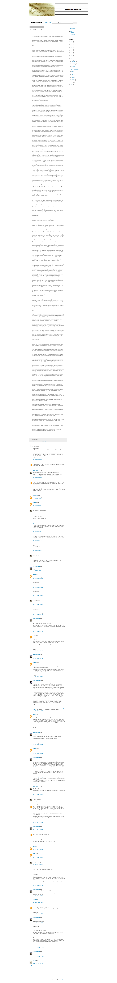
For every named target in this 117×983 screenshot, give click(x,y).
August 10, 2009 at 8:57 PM (38, 744)
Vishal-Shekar (73, 34)
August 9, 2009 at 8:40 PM (37, 550)
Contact (49, 22)
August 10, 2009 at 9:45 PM (38, 801)
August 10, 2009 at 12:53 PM (38, 676)
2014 (72, 52)
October (73, 64)
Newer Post (32, 968)
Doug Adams (72, 31)
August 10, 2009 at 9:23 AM (38, 658)
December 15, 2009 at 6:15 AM (38, 947)
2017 (72, 47)
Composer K (72, 30)
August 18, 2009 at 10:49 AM (38, 895)
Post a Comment (34, 965)
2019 (72, 44)
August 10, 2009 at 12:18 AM (38, 595)
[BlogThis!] (34, 439)
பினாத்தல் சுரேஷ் (35, 495)
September (74, 66)
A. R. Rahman (72, 32)
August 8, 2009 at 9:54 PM (37, 520)
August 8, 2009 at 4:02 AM (37, 467)
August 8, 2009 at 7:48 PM (37, 498)
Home (31, 17)
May (72, 74)
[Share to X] (35, 439)
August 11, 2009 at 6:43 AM (38, 849)
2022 (72, 41)
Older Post (64, 968)
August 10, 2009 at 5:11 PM (38, 728)
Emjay (34, 462)
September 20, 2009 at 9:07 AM (38, 902)
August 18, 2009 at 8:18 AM (38, 885)
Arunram (34, 635)
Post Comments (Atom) (39, 970)
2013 (72, 53)
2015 (72, 50)
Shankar (34, 714)
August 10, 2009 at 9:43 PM (38, 783)
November (74, 63)
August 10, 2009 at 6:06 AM (38, 614)
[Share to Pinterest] (38, 439)
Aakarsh (34, 574)
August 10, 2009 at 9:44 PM (38, 794)
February (73, 79)
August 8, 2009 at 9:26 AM (37, 477)
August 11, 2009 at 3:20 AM (38, 822)
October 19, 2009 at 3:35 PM (38, 913)
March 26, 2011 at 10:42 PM (38, 963)
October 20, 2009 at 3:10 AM (38, 922)
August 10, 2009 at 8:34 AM (38, 650)
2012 (72, 55)
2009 (72, 60)
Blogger (63, 979)
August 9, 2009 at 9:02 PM (37, 570)
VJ (33, 523)
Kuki (33, 480)
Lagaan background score (42, 777)
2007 (72, 84)
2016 (72, 49)
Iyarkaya (34, 960)
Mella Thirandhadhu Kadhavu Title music (40, 630)
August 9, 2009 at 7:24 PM (37, 531)
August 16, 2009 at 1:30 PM (38, 857)
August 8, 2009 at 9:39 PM (37, 505)
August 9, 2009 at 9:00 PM (37, 562)
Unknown (34, 502)
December (74, 61)
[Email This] (33, 439)
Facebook (46, 22)
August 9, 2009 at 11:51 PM (38, 587)
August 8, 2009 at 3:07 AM (37, 459)
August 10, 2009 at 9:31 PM (38, 753)
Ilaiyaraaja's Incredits (75, 69)
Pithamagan (37, 766)
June (73, 72)
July (72, 71)
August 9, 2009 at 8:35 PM (37, 540)
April (72, 76)
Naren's (34, 846)
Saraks (34, 853)
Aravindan (35, 899)
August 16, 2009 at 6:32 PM (38, 864)
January (73, 80)
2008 (72, 82)
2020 (72, 42)
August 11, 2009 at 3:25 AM (38, 829)
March (73, 77)
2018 (72, 45)
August (73, 67)
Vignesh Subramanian (37, 680)
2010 (72, 58)
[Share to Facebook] (36, 439)
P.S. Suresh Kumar (36, 470)
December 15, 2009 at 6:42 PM (38, 956)
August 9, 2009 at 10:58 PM (38, 578)
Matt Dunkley (72, 28)
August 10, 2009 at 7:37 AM (38, 631)
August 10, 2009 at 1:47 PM (38, 710)
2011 (72, 57)
